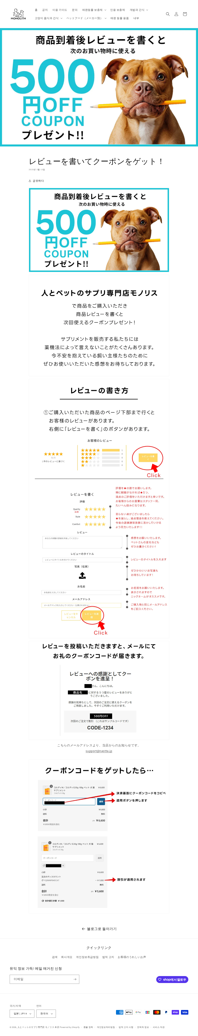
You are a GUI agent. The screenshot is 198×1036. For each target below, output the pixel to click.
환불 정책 (88, 1027)
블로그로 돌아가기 (102, 929)
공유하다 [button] (38, 180)
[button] (94, 10)
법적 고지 (108, 957)
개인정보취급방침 (87, 957)
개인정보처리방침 (106, 1027)
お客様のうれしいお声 (132, 957)
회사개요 (66, 957)
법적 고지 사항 (126, 1027)
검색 (55, 957)
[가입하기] (75, 979)
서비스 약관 (159, 1027)
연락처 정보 (143, 1027)
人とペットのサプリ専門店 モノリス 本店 (38, 1027)
